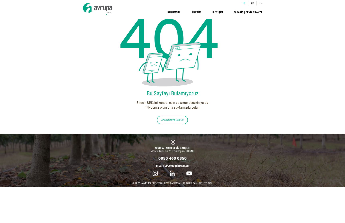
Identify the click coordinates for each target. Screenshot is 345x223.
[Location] (173, 142)
